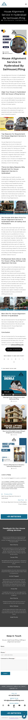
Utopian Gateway (14, 718)
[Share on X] (23, 359)
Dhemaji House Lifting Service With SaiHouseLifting (14, 398)
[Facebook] (8, 705)
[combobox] (2, 655)
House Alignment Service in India (9, 488)
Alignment (6, 481)
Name (2, 646)
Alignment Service (14, 481)
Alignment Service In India (18, 483)
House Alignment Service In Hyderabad (15, 487)
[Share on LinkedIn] (15, 359)
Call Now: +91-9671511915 (14, 349)
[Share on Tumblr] (11, 359)
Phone (3, 652)
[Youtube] (19, 705)
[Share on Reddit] (14, 362)
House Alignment (11, 485)
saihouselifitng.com (17, 344)
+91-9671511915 (14, 695)
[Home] (2, 20)
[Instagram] (3, 705)
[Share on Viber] (19, 359)
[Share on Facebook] (4, 359)
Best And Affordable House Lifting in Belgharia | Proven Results (14, 431)
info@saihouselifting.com (14, 700)
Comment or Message (8, 658)
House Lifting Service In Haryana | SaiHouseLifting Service (14, 465)
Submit (5, 673)
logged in (12, 478)
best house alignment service (8, 484)
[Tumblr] (14, 707)
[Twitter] (14, 705)
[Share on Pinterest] (8, 359)
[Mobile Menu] (26, 4)
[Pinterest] (25, 705)
